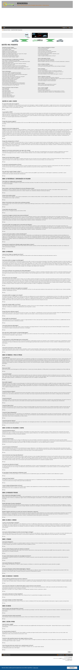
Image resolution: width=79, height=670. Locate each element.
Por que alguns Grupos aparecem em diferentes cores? (48, 53)
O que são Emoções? (6, 90)
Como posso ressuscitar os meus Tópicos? (10, 85)
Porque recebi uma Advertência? (8, 80)
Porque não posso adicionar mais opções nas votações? (13, 76)
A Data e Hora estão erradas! (8, 62)
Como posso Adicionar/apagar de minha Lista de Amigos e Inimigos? (51, 66)
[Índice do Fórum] (9, 4)
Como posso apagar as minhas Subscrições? (47, 80)
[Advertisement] (37, 17)
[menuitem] (3, 27)
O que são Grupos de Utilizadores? (44, 50)
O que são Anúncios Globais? (8, 92)
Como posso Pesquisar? (42, 69)
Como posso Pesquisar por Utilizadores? (45, 72)
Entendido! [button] (72, 667)
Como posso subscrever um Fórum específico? (47, 79)
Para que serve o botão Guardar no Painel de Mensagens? (13, 82)
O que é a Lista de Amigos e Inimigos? (45, 65)
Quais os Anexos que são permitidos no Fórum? (47, 84)
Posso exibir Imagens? (6, 91)
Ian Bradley (70, 657)
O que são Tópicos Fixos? (7, 94)
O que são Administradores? (43, 48)
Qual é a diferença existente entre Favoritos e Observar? (48, 77)
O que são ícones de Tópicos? (8, 96)
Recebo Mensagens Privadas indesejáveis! (46, 60)
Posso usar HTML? (5, 89)
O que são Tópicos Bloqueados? (8, 95)
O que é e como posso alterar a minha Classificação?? (13, 67)
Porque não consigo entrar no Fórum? (9, 52)
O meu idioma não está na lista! (8, 64)
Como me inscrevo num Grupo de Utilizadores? (47, 51)
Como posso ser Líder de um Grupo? (45, 52)
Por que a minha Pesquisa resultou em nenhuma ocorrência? (50, 70)
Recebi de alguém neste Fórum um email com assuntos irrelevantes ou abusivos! (54, 61)
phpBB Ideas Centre (6, 633)
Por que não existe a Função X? (44, 89)
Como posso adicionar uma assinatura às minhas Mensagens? (14, 74)
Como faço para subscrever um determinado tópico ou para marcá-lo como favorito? (55, 78)
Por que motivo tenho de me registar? (9, 48)
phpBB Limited (34, 625)
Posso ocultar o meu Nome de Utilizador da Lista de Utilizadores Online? (16, 61)
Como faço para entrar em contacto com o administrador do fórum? (51, 92)
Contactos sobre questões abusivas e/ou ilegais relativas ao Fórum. (51, 91)
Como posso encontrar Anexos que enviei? (46, 85)
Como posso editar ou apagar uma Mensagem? (11, 73)
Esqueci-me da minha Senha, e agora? (10, 54)
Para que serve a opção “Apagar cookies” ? (10, 56)
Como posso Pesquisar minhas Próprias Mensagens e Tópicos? (50, 73)
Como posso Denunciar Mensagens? (9, 81)
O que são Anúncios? (6, 93)
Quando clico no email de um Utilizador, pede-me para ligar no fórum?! (16, 68)
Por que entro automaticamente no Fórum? (10, 55)
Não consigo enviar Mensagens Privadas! (46, 59)
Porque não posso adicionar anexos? (9, 79)
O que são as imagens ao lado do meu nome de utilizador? (14, 65)
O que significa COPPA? (6, 49)
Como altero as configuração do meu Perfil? (11, 60)
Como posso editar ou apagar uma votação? (11, 77)
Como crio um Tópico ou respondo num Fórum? (11, 72)
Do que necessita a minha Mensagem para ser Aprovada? (13, 83)
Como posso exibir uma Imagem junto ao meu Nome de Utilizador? (15, 66)
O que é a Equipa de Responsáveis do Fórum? (47, 55)
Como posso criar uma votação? (8, 75)
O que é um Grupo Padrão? (43, 54)
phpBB (60, 658)
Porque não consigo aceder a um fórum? (10, 78)
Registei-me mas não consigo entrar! (9, 51)
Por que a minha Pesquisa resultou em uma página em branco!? (50, 71)
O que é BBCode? (5, 88)
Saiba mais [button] (35, 667)
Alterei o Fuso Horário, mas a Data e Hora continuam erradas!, (14, 63)
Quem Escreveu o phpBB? (43, 88)
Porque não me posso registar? (8, 50)
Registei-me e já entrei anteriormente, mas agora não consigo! (14, 53)
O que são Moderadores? (43, 49)
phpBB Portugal (69, 659)
